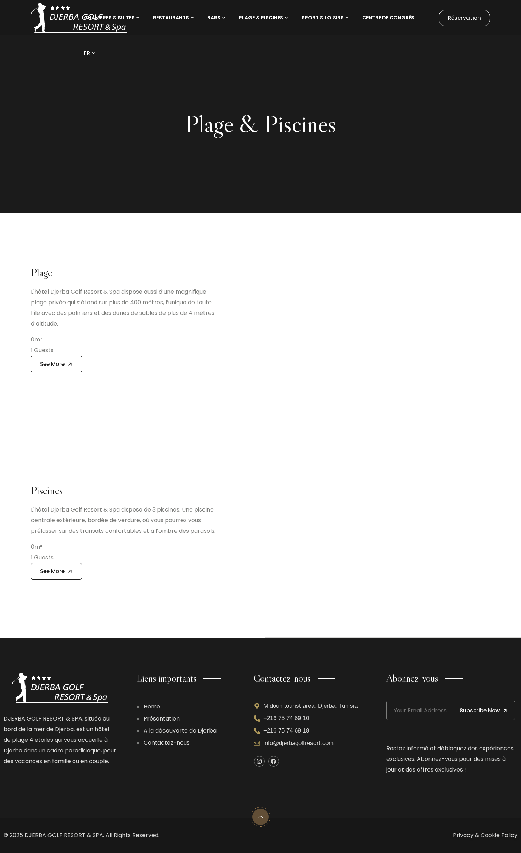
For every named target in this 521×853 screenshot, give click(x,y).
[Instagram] (259, 761)
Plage (41, 272)
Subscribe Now (480, 710)
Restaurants (171, 17)
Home (152, 706)
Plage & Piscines (261, 17)
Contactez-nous (167, 743)
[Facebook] (273, 761)
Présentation (162, 718)
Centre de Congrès (388, 17)
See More (52, 364)
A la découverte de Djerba (180, 731)
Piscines (47, 490)
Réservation (464, 18)
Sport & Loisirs (323, 17)
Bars (213, 17)
